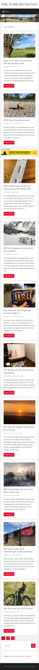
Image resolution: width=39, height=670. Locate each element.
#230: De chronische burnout (17, 120)
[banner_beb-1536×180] (19, 154)
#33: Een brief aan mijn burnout (18, 608)
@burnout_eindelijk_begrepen (21, 656)
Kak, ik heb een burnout (19, 4)
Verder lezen (9, 86)
